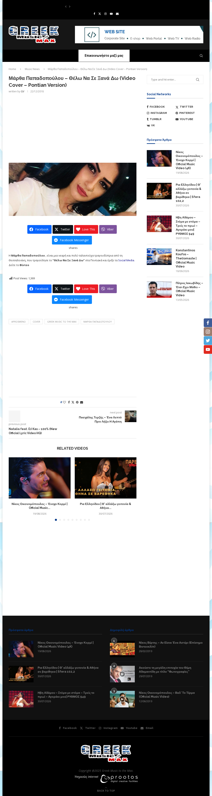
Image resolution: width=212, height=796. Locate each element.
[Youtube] (111, 14)
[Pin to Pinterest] (77, 402)
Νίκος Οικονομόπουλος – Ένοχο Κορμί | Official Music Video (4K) (189, 160)
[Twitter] (99, 14)
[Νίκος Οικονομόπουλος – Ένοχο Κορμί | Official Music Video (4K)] (40, 478)
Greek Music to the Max (61, 321)
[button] (65, 6)
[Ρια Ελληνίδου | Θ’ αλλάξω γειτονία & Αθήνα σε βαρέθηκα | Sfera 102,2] (106, 478)
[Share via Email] (81, 402)
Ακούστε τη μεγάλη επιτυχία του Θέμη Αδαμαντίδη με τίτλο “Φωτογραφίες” (165, 669)
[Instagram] (105, 14)
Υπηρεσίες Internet (86, 777)
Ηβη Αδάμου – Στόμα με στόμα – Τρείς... (85, 6)
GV (22, 91)
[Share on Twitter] (72, 402)
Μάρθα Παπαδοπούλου (97, 321)
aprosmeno (18, 321)
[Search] (201, 56)
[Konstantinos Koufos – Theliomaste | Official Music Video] (159, 256)
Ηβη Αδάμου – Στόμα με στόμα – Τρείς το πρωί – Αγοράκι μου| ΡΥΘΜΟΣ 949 (188, 225)
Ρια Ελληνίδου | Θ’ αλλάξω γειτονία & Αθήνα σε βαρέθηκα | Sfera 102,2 (188, 192)
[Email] (117, 14)
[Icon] (122, 674)
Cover (36, 321)
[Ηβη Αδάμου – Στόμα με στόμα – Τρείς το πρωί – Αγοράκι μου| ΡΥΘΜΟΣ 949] (159, 224)
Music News (32, 69)
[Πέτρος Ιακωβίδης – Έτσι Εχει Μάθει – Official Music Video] (159, 289)
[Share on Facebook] (69, 402)
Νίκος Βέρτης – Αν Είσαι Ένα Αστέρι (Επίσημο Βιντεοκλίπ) (171, 644)
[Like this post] (64, 402)
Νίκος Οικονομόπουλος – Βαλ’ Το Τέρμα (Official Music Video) (167, 694)
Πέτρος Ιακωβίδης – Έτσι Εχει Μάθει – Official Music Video (189, 289)
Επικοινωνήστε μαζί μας (104, 56)
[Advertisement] (72, 128)
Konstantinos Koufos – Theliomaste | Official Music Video (186, 258)
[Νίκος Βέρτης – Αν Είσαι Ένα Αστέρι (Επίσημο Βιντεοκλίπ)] (122, 649)
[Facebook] (94, 14)
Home (12, 69)
